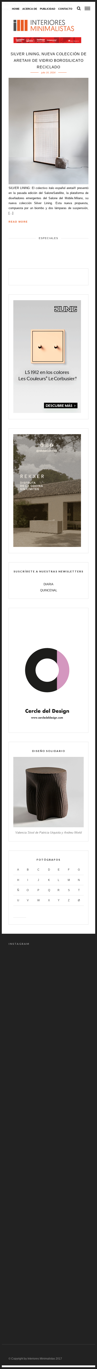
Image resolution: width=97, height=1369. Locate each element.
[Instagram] (63, 276)
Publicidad (47, 8)
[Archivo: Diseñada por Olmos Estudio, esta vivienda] (48, 974)
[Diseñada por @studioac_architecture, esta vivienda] (48, 1115)
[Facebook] (34, 276)
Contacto (65, 8)
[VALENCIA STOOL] (48, 826)
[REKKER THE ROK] (47, 546)
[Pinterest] (53, 276)
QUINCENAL (48, 590)
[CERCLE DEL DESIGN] (47, 725)
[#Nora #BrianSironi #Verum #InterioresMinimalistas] (48, 1303)
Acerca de (29, 8)
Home (15, 8)
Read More (18, 221)
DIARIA (48, 584)
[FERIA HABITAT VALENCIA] (47, 40)
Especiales (48, 238)
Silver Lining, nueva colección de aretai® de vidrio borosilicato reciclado (49, 60)
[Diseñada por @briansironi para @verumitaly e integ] (48, 1256)
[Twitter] (43, 276)
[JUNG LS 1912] (47, 412)
